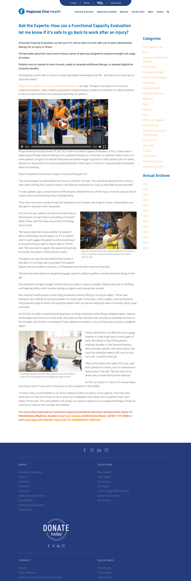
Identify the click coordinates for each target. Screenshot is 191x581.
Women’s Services (152, 161)
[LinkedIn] (99, 450)
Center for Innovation (108, 495)
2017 (145, 232)
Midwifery (148, 99)
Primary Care (150, 140)
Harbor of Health (152, 88)
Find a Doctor (104, 568)
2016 (145, 237)
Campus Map (25, 510)
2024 (145, 195)
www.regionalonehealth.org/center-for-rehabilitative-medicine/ (62, 420)
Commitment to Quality (30, 472)
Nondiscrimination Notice (31, 505)
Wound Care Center (153, 167)
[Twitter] (92, 450)
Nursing (147, 109)
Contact (22, 568)
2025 (145, 189)
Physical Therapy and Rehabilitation (154, 133)
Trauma (147, 151)
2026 (145, 184)
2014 (145, 248)
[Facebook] (85, 450)
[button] (168, 12)
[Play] (22, 146)
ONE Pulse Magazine (154, 120)
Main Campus (104, 472)
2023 (145, 200)
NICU (145, 115)
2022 (145, 205)
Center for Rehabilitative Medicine (155, 60)
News (146, 104)
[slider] (61, 146)
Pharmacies (103, 486)
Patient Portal (105, 577)
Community (24, 491)
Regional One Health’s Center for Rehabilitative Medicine (48, 86)
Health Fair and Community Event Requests (40, 577)
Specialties (149, 145)
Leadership (24, 481)
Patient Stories (150, 125)
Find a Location (105, 572)
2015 (145, 242)
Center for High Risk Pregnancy (113, 491)
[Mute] (100, 146)
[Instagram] (106, 450)
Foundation (149, 83)
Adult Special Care (152, 47)
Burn (145, 52)
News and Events (27, 572)
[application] (63, 124)
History (22, 477)
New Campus (104, 500)
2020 (145, 216)
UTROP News (150, 156)
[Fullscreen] (104, 146)
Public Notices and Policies (32, 495)
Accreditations (26, 500)
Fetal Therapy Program (155, 77)
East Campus (72, 416)
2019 (145, 221)
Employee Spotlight (153, 72)
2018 (145, 227)
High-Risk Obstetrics (153, 93)
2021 (145, 211)
